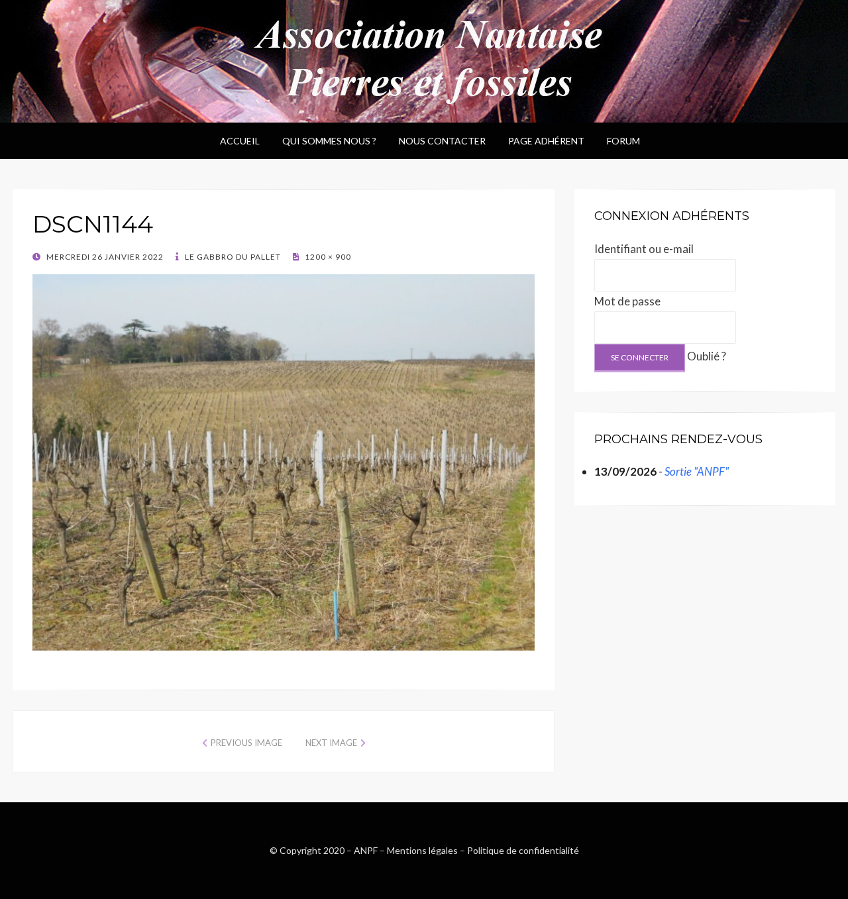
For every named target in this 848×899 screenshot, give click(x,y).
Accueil (240, 140)
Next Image (331, 742)
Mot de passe (627, 301)
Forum (623, 140)
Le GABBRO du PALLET (232, 257)
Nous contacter (442, 140)
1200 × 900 (327, 257)
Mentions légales (422, 850)
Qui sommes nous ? (329, 140)
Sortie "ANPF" (696, 471)
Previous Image (246, 742)
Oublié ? (706, 356)
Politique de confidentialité (523, 850)
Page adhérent (546, 140)
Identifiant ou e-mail (644, 249)
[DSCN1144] (283, 460)
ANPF (366, 850)
